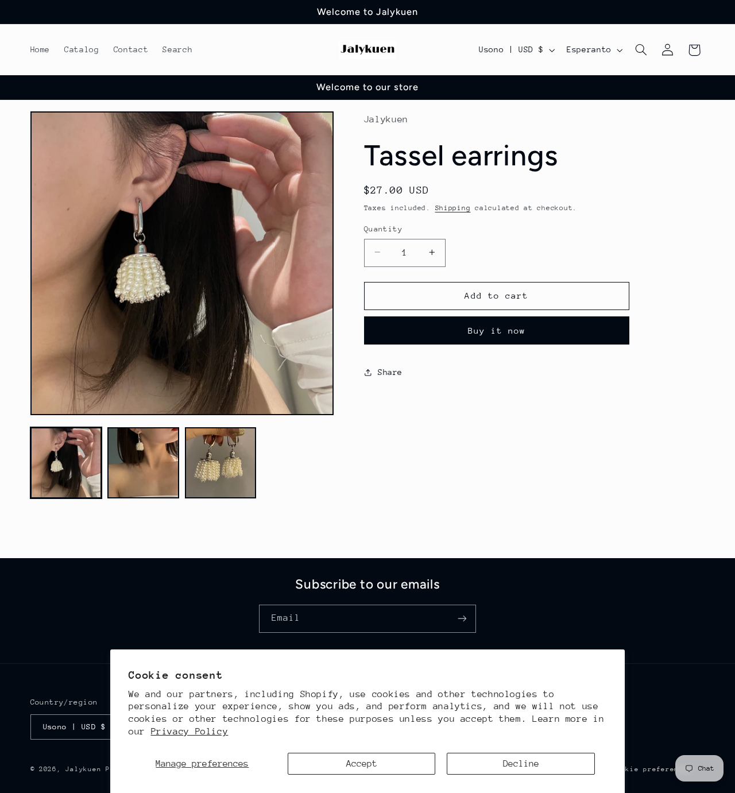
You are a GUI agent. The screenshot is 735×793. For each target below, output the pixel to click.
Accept (361, 764)
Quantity (383, 228)
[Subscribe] (462, 619)
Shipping (453, 208)
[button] (641, 50)
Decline (521, 764)
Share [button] (390, 372)
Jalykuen (83, 768)
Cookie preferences (652, 768)
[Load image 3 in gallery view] (220, 462)
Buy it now (497, 330)
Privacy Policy (190, 731)
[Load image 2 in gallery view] (143, 462)
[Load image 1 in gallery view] (66, 462)
